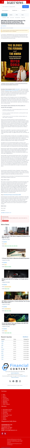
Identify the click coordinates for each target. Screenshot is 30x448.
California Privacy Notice (16, 441)
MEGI (10, 266)
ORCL (2, 357)
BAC (2, 347)
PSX (7, 310)
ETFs (17, 14)
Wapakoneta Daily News (16, 439)
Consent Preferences (6, 447)
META (2, 351)
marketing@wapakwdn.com (11, 430)
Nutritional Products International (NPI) (11, 90)
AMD (2, 345)
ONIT (6, 332)
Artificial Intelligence (8, 308)
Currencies (12, 17)
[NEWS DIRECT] (18, 89)
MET (5, 310)
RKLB (6, 288)
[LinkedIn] (16, 381)
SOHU (8, 332)
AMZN (2, 341)
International (17, 17)
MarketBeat (5, 241)
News (8, 17)
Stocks (11, 14)
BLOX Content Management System (16, 443)
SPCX (8, 288)
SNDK (10, 310)
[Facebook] (13, 381)
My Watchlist (14, 10)
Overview (4, 17)
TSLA (2, 359)
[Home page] (15, 2)
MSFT (2, 353)
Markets (4, 14)
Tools (22, 14)
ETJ (8, 266)
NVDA (2, 355)
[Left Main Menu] (2, 2)
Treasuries (23, 17)
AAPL (2, 343)
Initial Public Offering (8, 286)
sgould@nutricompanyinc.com (6, 212)
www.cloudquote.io (15, 373)
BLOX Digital (11, 444)
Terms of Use (20, 440)
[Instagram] (19, 381)
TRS (10, 332)
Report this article (5, 220)
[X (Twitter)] (10, 381)
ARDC (6, 266)
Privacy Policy (23, 376)
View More (25, 336)
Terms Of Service (15, 377)
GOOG (2, 349)
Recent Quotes (5, 10)
